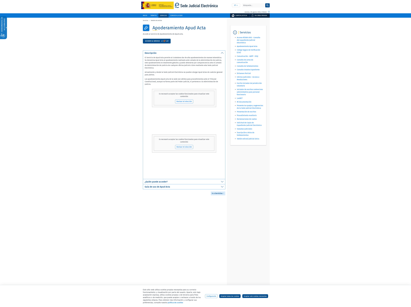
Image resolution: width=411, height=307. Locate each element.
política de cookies (175, 302)
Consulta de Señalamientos (247, 66)
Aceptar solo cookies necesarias (255, 296)
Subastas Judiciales (244, 129)
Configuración (211, 296)
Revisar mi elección (184, 101)
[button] (236, 5)
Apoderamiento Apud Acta (247, 46)
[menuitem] (145, 15)
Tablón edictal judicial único (248, 139)
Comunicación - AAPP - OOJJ (247, 56)
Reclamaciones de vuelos (247, 119)
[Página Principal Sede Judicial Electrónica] (196, 5)
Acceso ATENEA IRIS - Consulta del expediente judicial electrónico (248, 40)
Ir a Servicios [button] (217, 193)
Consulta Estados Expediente (248, 70)
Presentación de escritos (246, 112)
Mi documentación (244, 102)
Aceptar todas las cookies (230, 296)
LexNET (240, 98)
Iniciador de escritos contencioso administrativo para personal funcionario (250, 92)
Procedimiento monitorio (247, 115)
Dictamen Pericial (244, 73)
